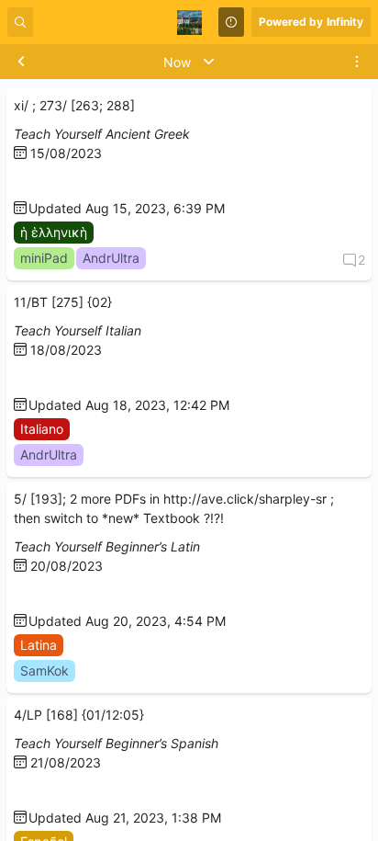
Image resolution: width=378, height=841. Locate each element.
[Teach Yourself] (35, 181)
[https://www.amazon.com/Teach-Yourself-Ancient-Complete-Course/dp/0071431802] (21, 181)
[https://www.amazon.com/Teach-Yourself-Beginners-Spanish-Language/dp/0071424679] (21, 791)
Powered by (311, 21)
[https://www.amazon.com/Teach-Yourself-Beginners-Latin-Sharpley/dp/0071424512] (21, 594)
